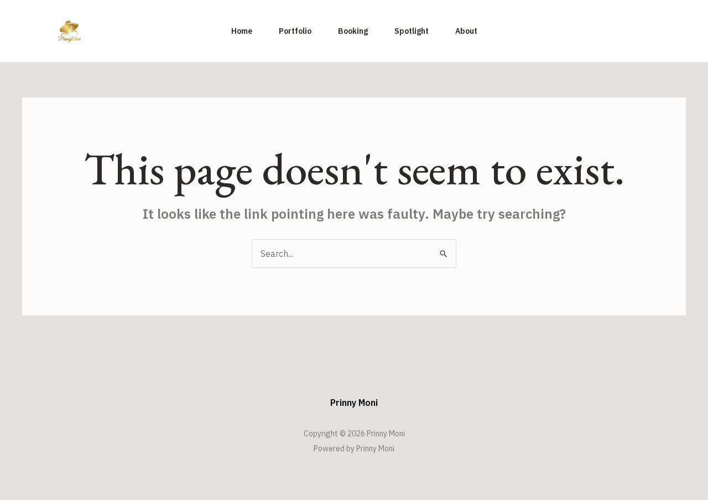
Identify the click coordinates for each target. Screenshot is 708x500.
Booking (353, 31)
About (466, 31)
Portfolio (295, 31)
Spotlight (411, 31)
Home (241, 31)
